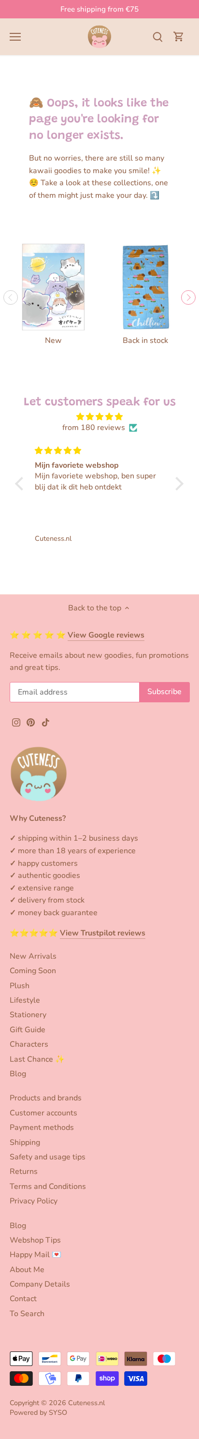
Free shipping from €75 (99, 9)
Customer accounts (43, 1113)
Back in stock (145, 340)
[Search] (157, 36)
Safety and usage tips (47, 1157)
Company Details (40, 1284)
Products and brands (46, 1098)
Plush (19, 985)
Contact (23, 1298)
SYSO (58, 1412)
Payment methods (42, 1127)
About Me (27, 1269)
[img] (99, 416)
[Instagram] (16, 721)
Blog (18, 1073)
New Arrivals (33, 956)
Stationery (28, 1014)
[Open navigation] (15, 37)
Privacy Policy (33, 1201)
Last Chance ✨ (37, 1059)
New (53, 340)
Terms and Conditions (48, 1186)
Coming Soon (33, 970)
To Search (27, 1313)
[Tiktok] (46, 721)
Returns (24, 1171)
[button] (21, 483)
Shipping (25, 1142)
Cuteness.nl (86, 1403)
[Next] (188, 297)
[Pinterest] (31, 721)
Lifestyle (25, 1000)
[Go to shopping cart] (179, 36)
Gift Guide (27, 1029)
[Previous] (10, 297)
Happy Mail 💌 (35, 1254)
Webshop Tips (35, 1240)
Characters (29, 1044)
